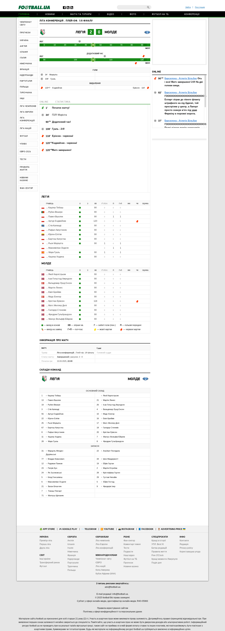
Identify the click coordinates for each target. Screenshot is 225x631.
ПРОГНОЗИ (25, 33)
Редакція (184, 544)
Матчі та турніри (80, 14)
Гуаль (53, 79)
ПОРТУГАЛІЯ (26, 81)
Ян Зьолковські (55, 473)
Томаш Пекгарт (55, 491)
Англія (71, 540)
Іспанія (71, 544)
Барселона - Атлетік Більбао (181, 78)
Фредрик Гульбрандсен (60, 314)
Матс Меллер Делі (57, 305)
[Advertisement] (179, 42)
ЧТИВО (23, 144)
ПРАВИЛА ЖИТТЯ (25, 168)
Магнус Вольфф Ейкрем (60, 319)
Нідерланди (73, 559)
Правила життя (159, 551)
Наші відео (129, 555)
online (44, 102)
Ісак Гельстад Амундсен (60, 278)
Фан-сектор (129, 540)
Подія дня (157, 562)
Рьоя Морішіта (55, 243)
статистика (62, 102)
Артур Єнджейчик (57, 221)
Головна (24, 14)
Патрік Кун (52, 468)
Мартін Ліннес (55, 287)
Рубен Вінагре (55, 212)
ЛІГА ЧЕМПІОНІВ (28, 106)
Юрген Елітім (55, 234)
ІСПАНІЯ (24, 52)
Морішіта (53, 75)
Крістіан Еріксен (56, 301)
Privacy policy (186, 548)
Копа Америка (103, 570)
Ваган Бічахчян (55, 486)
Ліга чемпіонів (103, 540)
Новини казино (131, 566)
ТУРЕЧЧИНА (26, 93)
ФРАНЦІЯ (24, 69)
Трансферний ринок (50, 562)
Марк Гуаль (54, 252)
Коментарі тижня (132, 544)
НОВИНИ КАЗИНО (24, 179)
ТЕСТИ (23, 159)
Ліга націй (100, 566)
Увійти (188, 7)
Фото (133, 14)
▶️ (107, 529)
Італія (70, 548)
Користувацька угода (190, 551)
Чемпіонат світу (103, 559)
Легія (80, 32)
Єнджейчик (57, 88)
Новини (50, 14)
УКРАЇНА (24, 40)
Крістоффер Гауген (111, 473)
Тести (126, 548)
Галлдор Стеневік (57, 310)
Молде (111, 32)
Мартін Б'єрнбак (110, 468)
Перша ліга (45, 544)
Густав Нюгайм (110, 477)
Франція (72, 555)
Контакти (184, 540)
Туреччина (73, 566)
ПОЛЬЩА (24, 87)
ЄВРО (99, 562)
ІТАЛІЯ (23, 58)
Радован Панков (55, 463)
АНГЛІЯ (23, 46)
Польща (72, 570)
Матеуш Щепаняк (56, 495)
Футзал (43, 566)
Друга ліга (44, 548)
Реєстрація (200, 7)
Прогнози (128, 562)
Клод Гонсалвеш (55, 477)
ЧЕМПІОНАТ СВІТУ (25, 23)
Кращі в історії (159, 540)
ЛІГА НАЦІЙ (25, 128)
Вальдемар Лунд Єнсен (60, 283)
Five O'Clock (157, 555)
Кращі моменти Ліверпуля (165, 559)
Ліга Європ (101, 544)
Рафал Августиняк (57, 230)
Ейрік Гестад (108, 482)
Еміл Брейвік (54, 292)
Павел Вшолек (55, 216)
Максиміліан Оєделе (58, 248)
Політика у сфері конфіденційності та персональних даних (112, 611)
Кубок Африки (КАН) (106, 573)
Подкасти (128, 551)
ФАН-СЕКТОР (26, 188)
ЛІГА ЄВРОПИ (26, 112)
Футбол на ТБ (160, 14)
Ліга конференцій (104, 548)
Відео (110, 14)
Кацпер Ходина (56, 256)
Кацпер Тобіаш (55, 207)
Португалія (73, 562)
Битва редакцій (159, 548)
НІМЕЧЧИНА (26, 64)
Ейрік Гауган (108, 463)
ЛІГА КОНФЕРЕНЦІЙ (27, 119)
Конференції (192, 14)
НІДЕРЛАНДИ (26, 75)
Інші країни (45, 559)
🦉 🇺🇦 (171, 529)
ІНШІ (22, 98)
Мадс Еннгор (54, 296)
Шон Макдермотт (110, 459)
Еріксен (136, 88)
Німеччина (73, 551)
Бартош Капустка (57, 239)
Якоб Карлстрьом (57, 274)
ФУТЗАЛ (24, 136)
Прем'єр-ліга (46, 540)
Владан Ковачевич (56, 459)
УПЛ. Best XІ (158, 544)
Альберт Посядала (111, 451)
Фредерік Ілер (109, 486)
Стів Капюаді (54, 225)
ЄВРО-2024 (25, 152)
